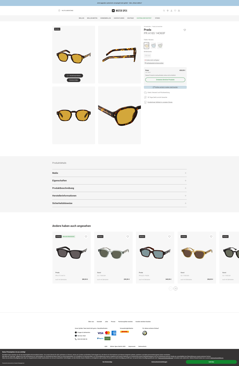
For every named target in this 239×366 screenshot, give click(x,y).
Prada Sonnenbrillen (157, 26)
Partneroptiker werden (125, 321)
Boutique (130, 18)
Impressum (131, 346)
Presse (113, 321)
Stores (157, 18)
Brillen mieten (92, 18)
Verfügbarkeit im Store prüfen (154, 63)
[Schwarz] (153, 45)
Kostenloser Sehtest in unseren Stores (160, 102)
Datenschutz (142, 346)
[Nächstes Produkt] (175, 288)
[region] (119, 259)
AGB (106, 346)
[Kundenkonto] (171, 10)
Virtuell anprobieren (75, 75)
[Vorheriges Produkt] (171, 288)
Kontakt (99, 321)
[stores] (168, 10)
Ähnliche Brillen (73, 80)
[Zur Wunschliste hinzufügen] (185, 30)
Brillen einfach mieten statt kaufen (166, 87)
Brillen (81, 18)
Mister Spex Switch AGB (117, 346)
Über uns (91, 321)
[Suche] (164, 11)
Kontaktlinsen (119, 18)
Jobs (106, 321)
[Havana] (146, 45)
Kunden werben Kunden (143, 321)
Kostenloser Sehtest (144, 18)
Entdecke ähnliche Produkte (165, 80)
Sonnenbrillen (105, 18)
